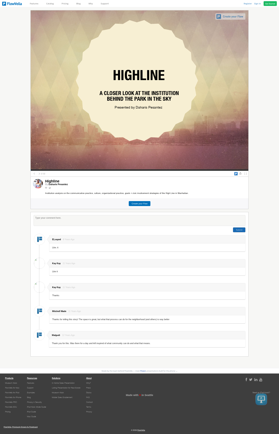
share (240, 174)
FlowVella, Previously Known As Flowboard (21, 427)
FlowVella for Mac (12, 388)
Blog (78, 3)
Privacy (89, 411)
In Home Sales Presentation (63, 383)
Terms (88, 407)
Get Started (270, 3)
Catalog (50, 3)
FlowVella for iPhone (13, 397)
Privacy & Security (34, 402)
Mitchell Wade (59, 311)
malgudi (56, 335)
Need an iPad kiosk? (261, 393)
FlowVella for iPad (12, 392)
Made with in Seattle (139, 395)
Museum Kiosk (11, 383)
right (39, 174)
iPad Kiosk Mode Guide (36, 407)
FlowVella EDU (11, 407)
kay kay (56, 263)
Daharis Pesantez (58, 184)
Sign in (257, 3)
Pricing (65, 3)
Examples (31, 392)
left (34, 174)
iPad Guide (31, 411)
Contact (89, 402)
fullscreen (245, 174)
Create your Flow (139, 203)
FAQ (88, 397)
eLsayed (56, 239)
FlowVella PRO (11, 402)
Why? (88, 383)
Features (34, 3)
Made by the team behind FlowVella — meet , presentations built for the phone (140, 371)
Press (88, 388)
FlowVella (12, 3)
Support (105, 3)
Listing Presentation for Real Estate (66, 388)
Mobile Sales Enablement (62, 397)
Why (90, 3)
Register (248, 3)
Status (88, 392)
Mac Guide (31, 416)
